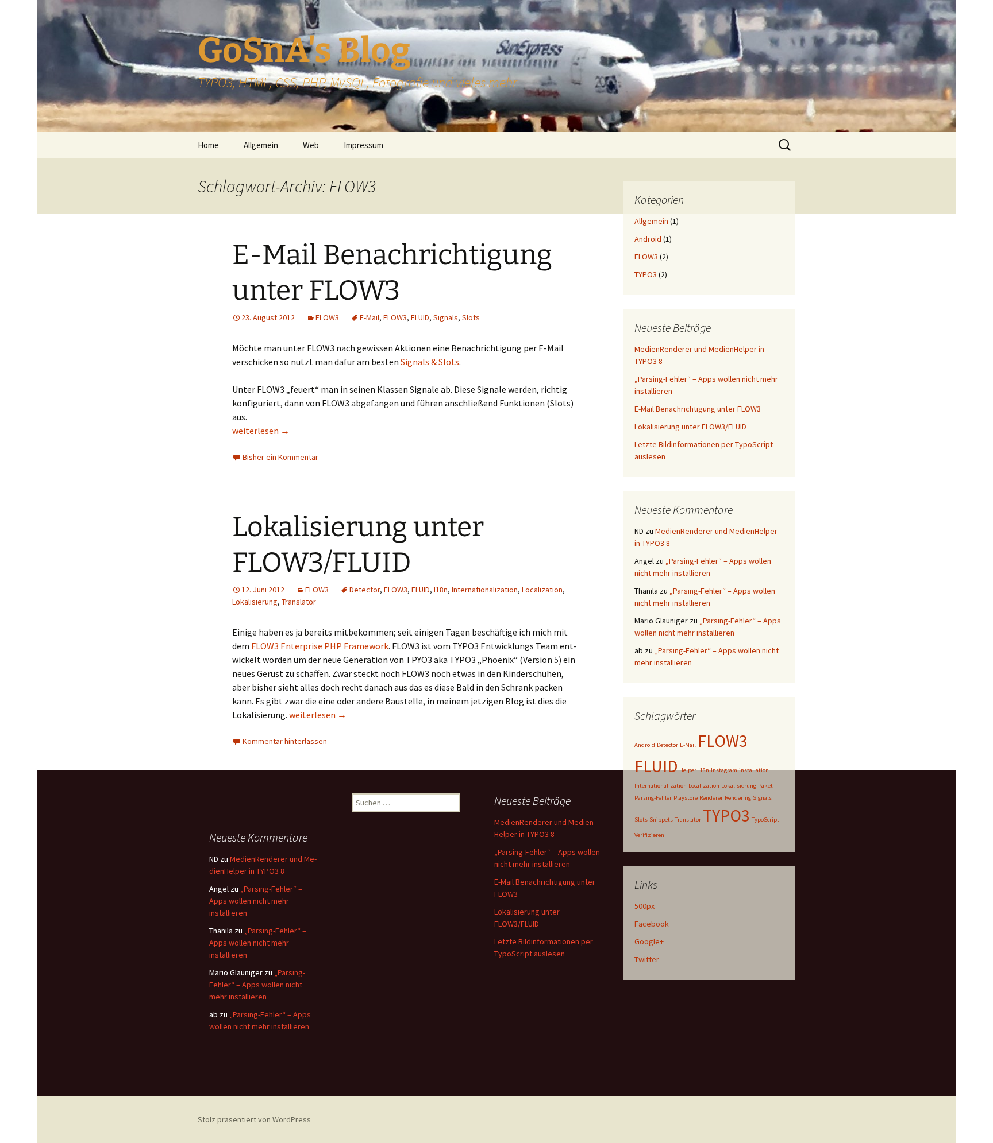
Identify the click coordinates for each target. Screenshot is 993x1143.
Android (647, 239)
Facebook (651, 924)
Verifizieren (649, 835)
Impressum (363, 145)
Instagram (724, 770)
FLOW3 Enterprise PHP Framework (319, 646)
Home (208, 145)
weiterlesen (261, 430)
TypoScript (765, 819)
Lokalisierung (255, 601)
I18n (441, 589)
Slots (471, 317)
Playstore (685, 797)
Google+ (649, 941)
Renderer (711, 797)
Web (311, 145)
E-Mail (369, 317)
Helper (687, 770)
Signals (445, 317)
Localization (542, 589)
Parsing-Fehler (653, 797)
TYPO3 (645, 274)
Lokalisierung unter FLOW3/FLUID (690, 426)
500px (644, 906)
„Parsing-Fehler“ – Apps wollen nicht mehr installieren (255, 901)
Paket (765, 785)
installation (754, 770)
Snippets (661, 819)
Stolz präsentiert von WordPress (254, 1119)
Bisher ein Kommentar (280, 457)
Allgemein (261, 145)
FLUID (420, 317)
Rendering (738, 797)
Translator (299, 601)
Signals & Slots (430, 361)
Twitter (646, 959)
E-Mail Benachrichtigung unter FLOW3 (697, 409)
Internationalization (485, 589)
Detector (364, 589)
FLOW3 (327, 317)
